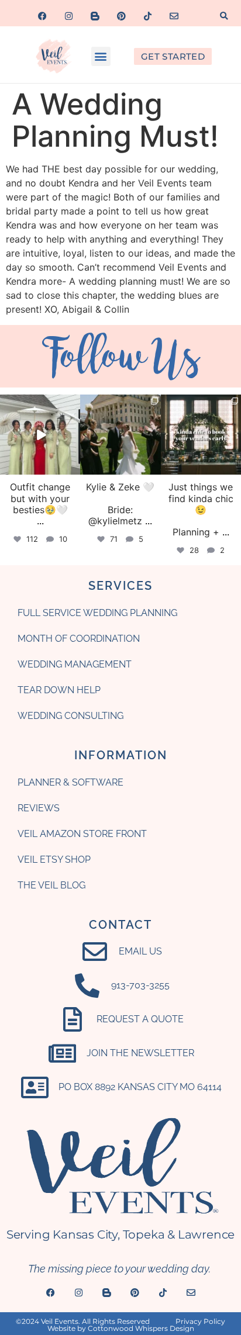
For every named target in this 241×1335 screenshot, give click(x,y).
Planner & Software (70, 782)
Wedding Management (75, 664)
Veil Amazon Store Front (82, 833)
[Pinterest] (122, 16)
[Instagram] (69, 16)
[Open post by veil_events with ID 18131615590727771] (120, 435)
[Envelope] (174, 16)
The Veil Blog (51, 885)
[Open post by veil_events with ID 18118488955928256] (40, 435)
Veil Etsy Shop (54, 859)
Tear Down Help (59, 690)
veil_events (39, 403)
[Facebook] (43, 16)
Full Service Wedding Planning (97, 612)
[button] (224, 16)
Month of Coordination (79, 638)
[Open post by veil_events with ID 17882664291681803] (201, 435)
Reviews (39, 808)
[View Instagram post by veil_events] (73, 468)
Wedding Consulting (70, 715)
